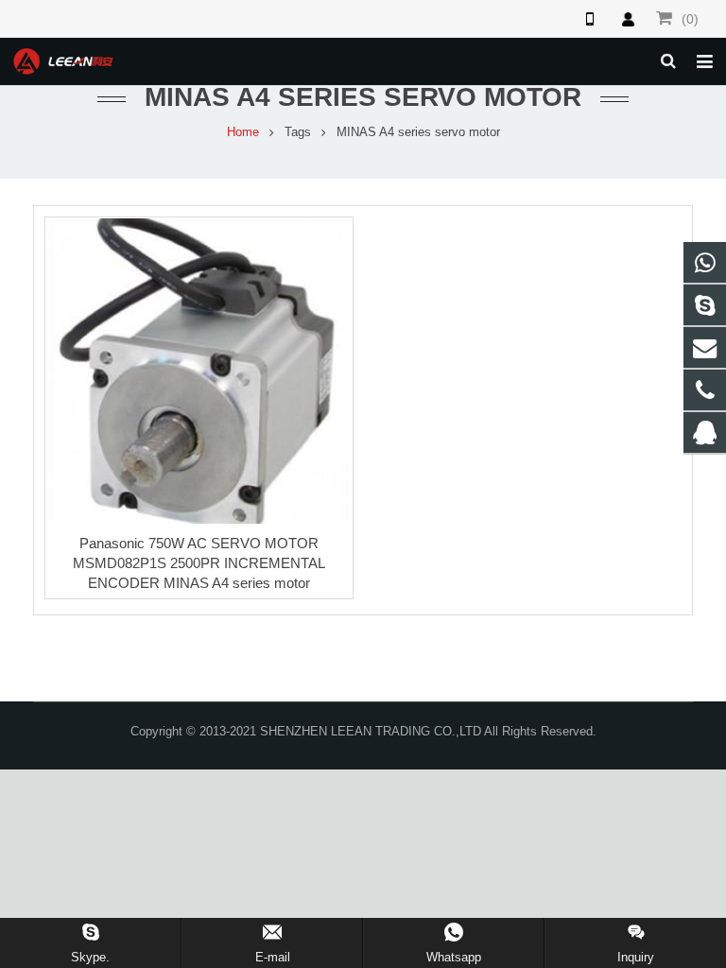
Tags (298, 132)
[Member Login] (628, 19)
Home (243, 132)
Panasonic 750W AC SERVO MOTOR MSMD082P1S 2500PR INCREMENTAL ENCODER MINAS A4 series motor (199, 563)
